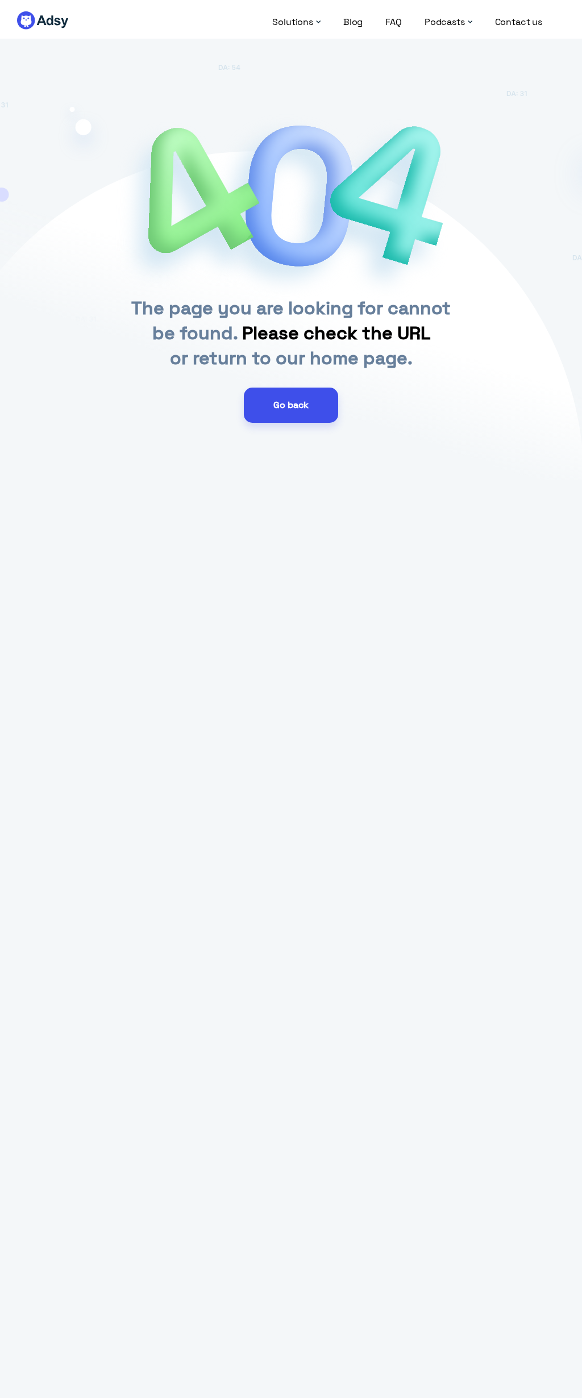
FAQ (393, 22)
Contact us (518, 22)
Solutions (292, 22)
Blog (353, 22)
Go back (291, 405)
